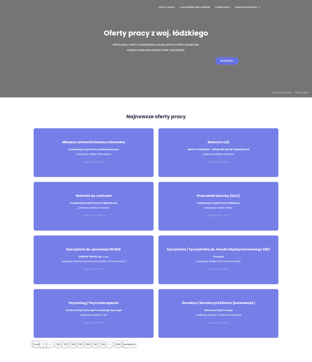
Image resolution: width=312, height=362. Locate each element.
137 (66, 344)
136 (58, 344)
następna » (129, 344)
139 (81, 344)
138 (73, 344)
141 (95, 344)
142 (103, 344)
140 (88, 344)
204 (118, 344)
